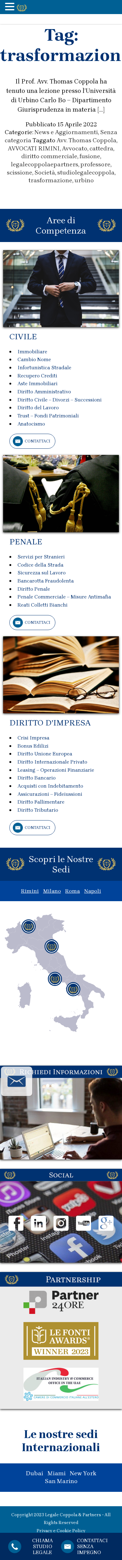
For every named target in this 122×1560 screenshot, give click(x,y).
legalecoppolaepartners (44, 164)
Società (44, 172)
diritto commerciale (49, 156)
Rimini (30, 891)
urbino (84, 180)
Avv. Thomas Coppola (86, 140)
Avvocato (74, 148)
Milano (52, 891)
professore (95, 164)
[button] (10, 7)
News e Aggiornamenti (66, 132)
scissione (19, 172)
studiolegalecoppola (85, 172)
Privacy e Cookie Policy (61, 1530)
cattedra (101, 148)
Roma (72, 891)
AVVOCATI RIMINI (34, 148)
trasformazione (50, 180)
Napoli (92, 891)
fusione (89, 156)
